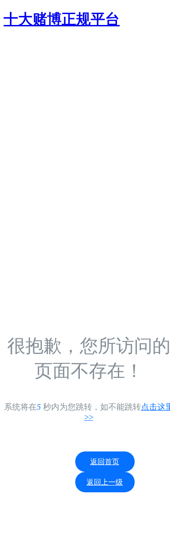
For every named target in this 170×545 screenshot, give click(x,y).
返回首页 (104, 462)
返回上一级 (105, 482)
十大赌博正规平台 (62, 19)
